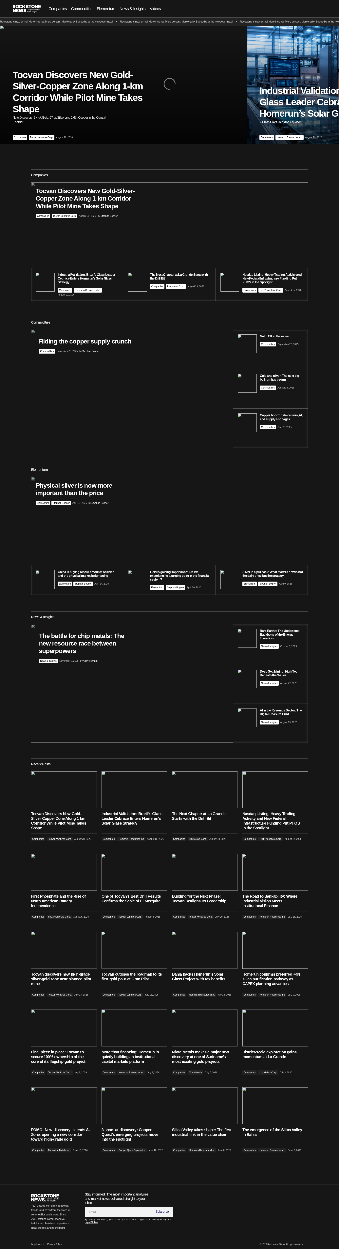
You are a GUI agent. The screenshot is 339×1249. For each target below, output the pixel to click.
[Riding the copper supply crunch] (169, 389)
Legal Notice (91, 1222)
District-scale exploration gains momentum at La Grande (269, 1054)
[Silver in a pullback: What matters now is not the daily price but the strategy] (262, 580)
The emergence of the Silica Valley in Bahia (272, 1132)
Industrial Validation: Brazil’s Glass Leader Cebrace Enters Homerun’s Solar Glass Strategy (132, 818)
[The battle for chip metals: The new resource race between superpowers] (169, 683)
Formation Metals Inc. (59, 1150)
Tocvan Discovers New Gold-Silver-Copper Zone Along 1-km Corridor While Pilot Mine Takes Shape (58, 821)
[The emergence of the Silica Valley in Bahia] (275, 1105)
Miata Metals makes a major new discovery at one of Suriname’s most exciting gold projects (200, 1057)
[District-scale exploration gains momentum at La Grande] (275, 1028)
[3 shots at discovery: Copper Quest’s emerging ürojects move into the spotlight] (134, 1105)
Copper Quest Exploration (132, 1150)
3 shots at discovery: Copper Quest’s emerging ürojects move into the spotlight (130, 1134)
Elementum (43, 503)
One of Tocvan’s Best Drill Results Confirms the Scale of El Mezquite (131, 898)
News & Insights (48, 661)
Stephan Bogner (61, 503)
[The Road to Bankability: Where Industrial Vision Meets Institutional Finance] (275, 872)
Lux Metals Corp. (176, 286)
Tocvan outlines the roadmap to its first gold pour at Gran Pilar (132, 976)
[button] (313, 8)
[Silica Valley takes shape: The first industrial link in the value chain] (205, 1105)
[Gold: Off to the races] (270, 349)
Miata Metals (195, 1072)
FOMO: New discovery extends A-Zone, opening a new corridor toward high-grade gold (60, 1134)
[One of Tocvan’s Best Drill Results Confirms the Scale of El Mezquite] (134, 872)
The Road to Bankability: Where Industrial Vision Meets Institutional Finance (269, 901)
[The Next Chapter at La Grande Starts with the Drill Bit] (205, 789)
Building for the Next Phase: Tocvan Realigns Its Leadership (199, 898)
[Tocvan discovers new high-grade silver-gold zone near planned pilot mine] (64, 950)
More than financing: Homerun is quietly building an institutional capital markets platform (130, 1057)
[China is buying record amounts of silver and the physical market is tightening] (77, 580)
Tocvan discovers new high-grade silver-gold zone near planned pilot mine (61, 979)
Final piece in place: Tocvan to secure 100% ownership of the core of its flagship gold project (58, 1057)
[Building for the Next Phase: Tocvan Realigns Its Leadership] (205, 872)
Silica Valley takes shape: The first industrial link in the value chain (201, 1132)
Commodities (47, 351)
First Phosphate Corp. (271, 290)
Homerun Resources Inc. (289, 137)
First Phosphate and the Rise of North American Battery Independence (58, 901)
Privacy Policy (159, 1219)
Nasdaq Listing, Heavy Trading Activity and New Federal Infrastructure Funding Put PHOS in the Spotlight (271, 821)
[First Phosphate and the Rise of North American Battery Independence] (64, 872)
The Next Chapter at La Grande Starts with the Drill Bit (199, 816)
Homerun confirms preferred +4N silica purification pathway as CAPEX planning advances (271, 979)
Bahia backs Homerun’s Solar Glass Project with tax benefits (198, 976)
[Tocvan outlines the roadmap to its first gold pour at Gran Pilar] (134, 950)
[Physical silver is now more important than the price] (169, 536)
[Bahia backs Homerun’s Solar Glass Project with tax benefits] (205, 950)
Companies (20, 137)
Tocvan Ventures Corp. (41, 137)
